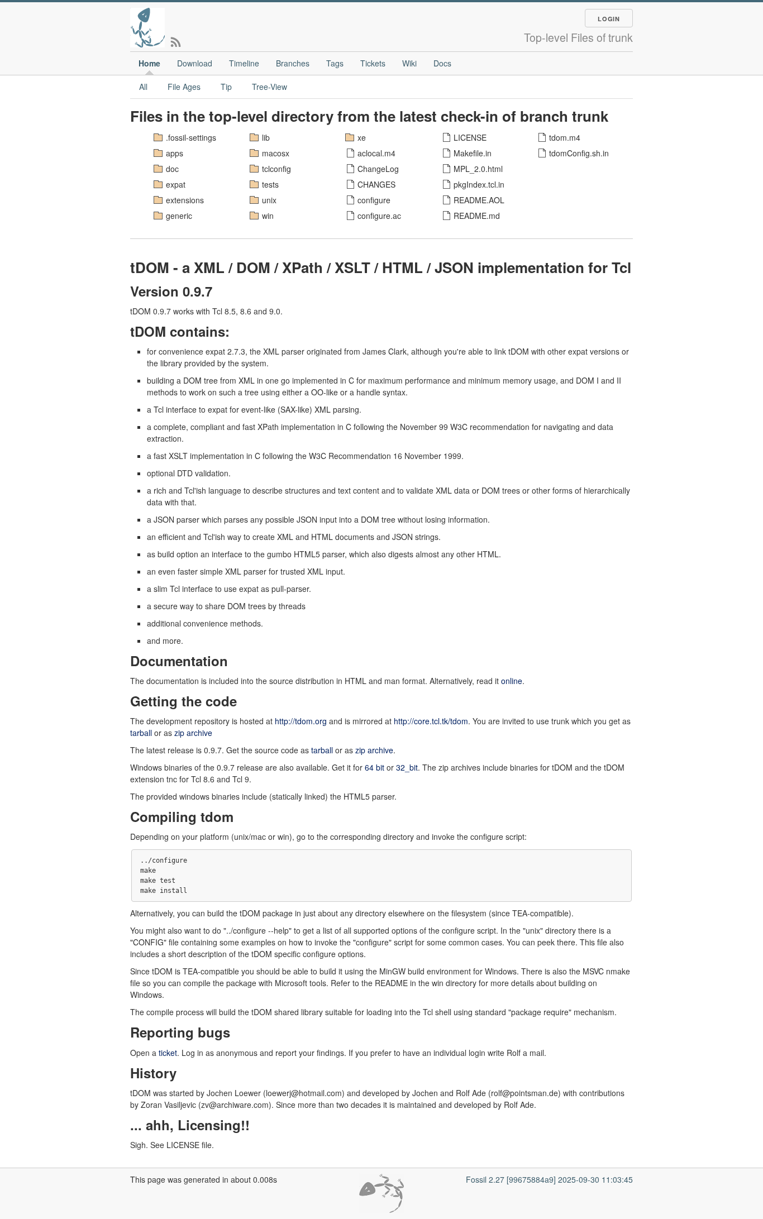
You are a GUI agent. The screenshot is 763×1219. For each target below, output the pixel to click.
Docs (442, 63)
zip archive (193, 732)
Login (609, 19)
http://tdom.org (301, 720)
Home (149, 63)
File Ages (184, 86)
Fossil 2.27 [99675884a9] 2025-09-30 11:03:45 (549, 1179)
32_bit (407, 767)
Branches (292, 63)
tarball (141, 732)
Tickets (372, 63)
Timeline (244, 63)
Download (194, 63)
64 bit (374, 767)
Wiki (409, 63)
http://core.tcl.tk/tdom (431, 720)
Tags (335, 63)
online (511, 680)
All (143, 86)
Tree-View (269, 86)
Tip (226, 86)
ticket (168, 1052)
